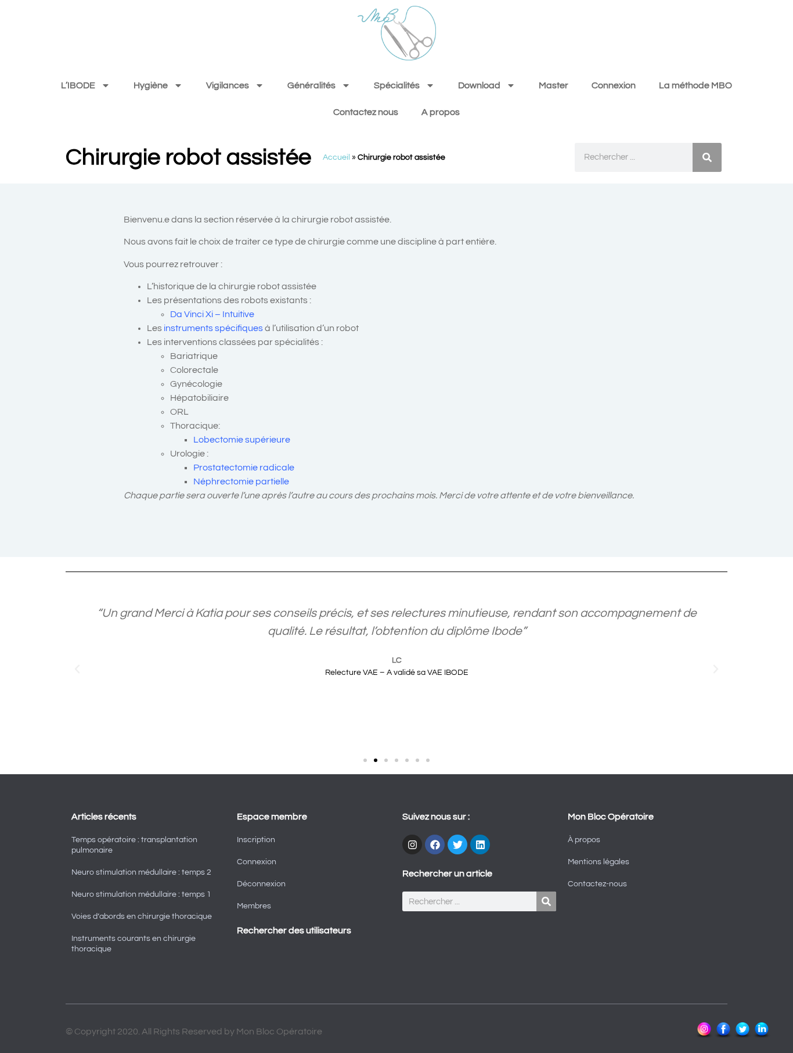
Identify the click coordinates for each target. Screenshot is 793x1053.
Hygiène (151, 85)
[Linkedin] (480, 844)
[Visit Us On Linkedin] (761, 1036)
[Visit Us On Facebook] (723, 1036)
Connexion (614, 85)
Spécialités (397, 85)
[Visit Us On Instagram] (703, 1036)
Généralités (311, 85)
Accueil (336, 157)
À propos (584, 840)
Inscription (256, 840)
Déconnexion (261, 884)
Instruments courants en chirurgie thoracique (133, 944)
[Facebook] (435, 844)
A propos (440, 112)
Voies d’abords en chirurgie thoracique (141, 916)
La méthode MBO (695, 85)
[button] (77, 669)
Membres (254, 906)
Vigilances (227, 85)
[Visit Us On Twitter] (742, 1036)
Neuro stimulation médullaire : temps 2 (141, 872)
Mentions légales (598, 862)
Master (553, 85)
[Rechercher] (707, 157)
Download (479, 85)
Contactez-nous (597, 884)
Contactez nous (365, 112)
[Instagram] (412, 844)
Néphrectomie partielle (241, 481)
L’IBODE (78, 85)
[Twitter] (457, 844)
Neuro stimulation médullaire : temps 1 (141, 894)
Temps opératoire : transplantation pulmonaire (134, 845)
